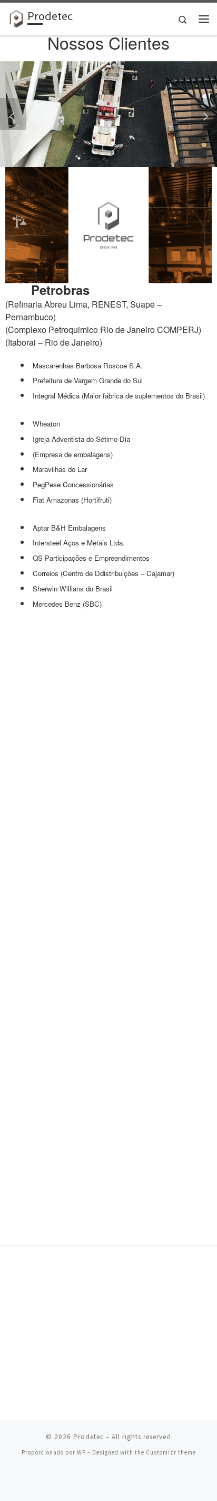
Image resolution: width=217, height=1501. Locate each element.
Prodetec (88, 1436)
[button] (13, 114)
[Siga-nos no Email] (116, 1480)
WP (81, 1452)
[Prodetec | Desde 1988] (16, 17)
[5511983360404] (101, 1480)
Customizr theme (171, 1452)
